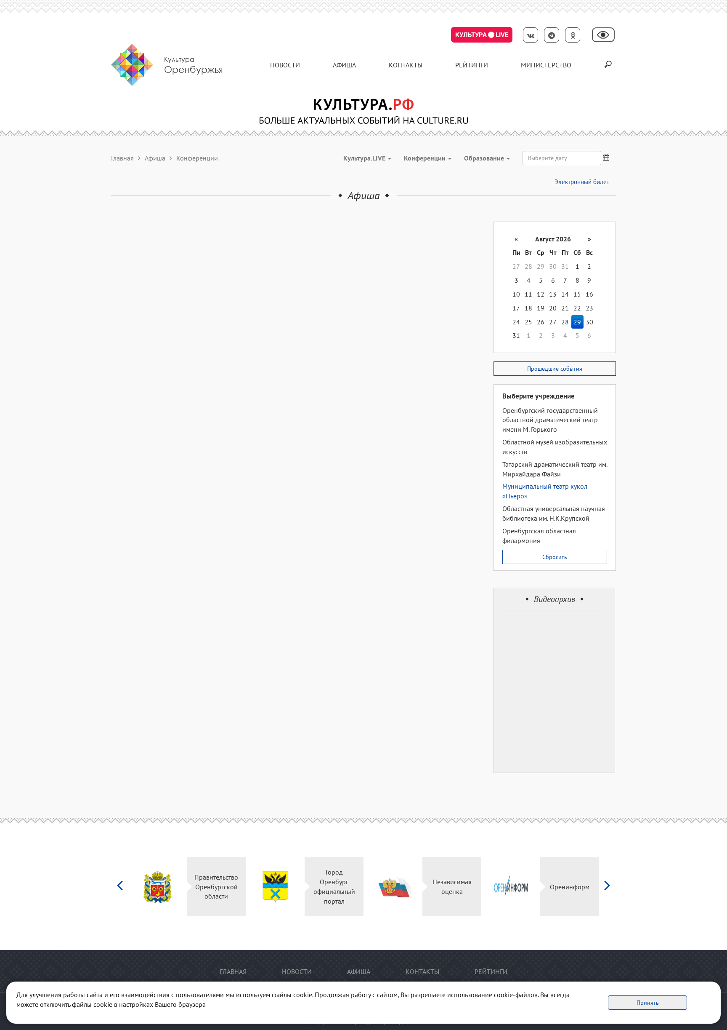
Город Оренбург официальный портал (334, 886)
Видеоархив (554, 599)
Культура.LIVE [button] (365, 158)
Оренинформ (569, 887)
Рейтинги (471, 65)
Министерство (546, 65)
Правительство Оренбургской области (216, 887)
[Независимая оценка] (393, 887)
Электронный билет (582, 182)
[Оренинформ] (511, 887)
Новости (285, 65)
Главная (122, 158)
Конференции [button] (425, 158)
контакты (405, 65)
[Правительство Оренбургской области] (157, 887)
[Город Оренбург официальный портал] (275, 887)
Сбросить (554, 557)
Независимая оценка (452, 887)
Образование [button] (485, 158)
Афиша (344, 65)
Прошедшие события (554, 368)
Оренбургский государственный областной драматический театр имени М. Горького (550, 420)
